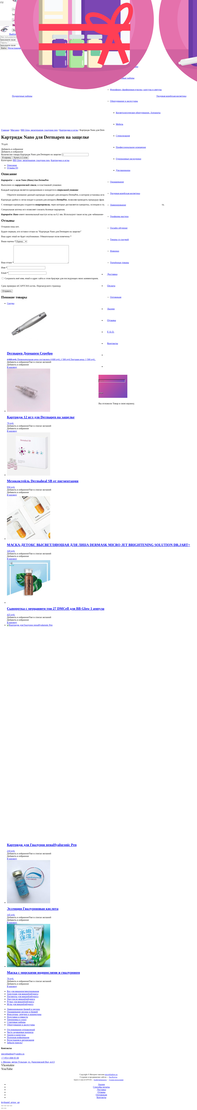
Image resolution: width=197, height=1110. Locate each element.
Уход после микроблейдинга (21, 999)
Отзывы (101, 1092)
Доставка (101, 1089)
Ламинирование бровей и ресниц (23, 1009)
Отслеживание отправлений (21, 1029)
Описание (12, 165)
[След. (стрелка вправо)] (5, 1108)
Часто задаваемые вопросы (20, 1032)
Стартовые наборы (16, 1022)
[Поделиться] (5, 1105)
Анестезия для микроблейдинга (22, 994)
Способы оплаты (101, 1087)
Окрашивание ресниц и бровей (22, 1012)
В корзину (6, 158)
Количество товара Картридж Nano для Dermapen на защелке (31, 154)
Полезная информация (18, 1037)
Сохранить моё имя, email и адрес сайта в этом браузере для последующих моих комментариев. (51, 278)
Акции (101, 1084)
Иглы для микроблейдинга (20, 1004)
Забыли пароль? (15, 1042)
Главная (5, 130)
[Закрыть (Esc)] (2, 1105)
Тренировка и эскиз (16, 1019)
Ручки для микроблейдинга (20, 1001)
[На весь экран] (8, 1105)
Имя (4, 267)
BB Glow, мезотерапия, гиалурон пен (39, 130)
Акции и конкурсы (16, 1035)
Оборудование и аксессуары (21, 1025)
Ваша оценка (8, 241)
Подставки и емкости (17, 1017)
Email (4, 273)
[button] (12, 149)
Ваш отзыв (7, 262)
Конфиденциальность (100, 1080)
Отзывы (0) (12, 168)
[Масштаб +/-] (11, 1105)
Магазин (15, 130)
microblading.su (111, 1074)
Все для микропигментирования (23, 991)
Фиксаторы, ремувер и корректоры (24, 1014)
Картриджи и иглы (68, 130)
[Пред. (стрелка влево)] (2, 1108)
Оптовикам (101, 1095)
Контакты (101, 1097)
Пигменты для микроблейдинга (22, 996)
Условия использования (116, 1080)
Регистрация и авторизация (20, 1040)
